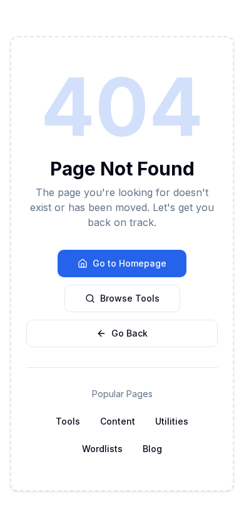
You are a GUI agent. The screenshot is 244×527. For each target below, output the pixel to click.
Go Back (129, 333)
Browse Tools (130, 298)
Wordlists (102, 448)
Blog (152, 448)
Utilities (171, 421)
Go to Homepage (129, 263)
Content (117, 421)
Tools (68, 421)
